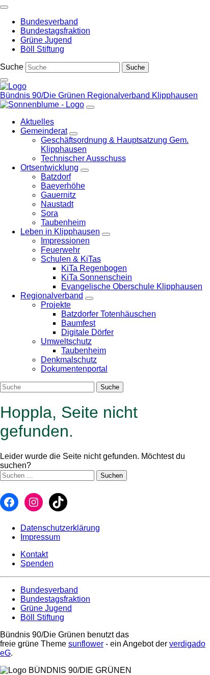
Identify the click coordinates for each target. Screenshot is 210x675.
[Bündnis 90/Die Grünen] (13, 86)
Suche (11, 67)
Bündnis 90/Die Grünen (43, 95)
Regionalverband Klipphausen (142, 95)
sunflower (85, 643)
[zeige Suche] (4, 79)
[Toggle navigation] (4, 7)
